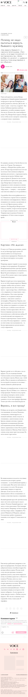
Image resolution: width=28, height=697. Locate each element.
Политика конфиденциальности (21, 674)
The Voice (7, 2)
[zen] (14, 649)
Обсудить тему (23, 70)
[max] (23, 649)
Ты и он (10, 33)
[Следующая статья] (14, 637)
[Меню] (1, 2)
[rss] (4, 649)
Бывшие (22, 72)
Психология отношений (7, 72)
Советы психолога (16, 72)
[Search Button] (24, 2)
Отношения (4, 33)
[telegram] (11, 649)
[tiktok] (20, 649)
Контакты (14, 652)
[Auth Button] (26, 2)
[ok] (17, 649)
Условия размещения (4, 674)
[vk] (8, 649)
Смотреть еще (14, 239)
